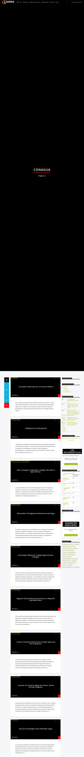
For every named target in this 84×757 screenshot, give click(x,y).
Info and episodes (71, 496)
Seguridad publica (68, 599)
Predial (74, 593)
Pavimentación (67, 593)
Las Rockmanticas (68, 506)
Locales (65, 419)
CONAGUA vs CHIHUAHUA (36, 461)
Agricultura (66, 576)
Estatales (65, 421)
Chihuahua (66, 579)
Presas (64, 595)
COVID (64, 581)
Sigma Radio (46, 2)
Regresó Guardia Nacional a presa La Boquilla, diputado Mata (36, 632)
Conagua (72, 579)
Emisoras (27, 2)
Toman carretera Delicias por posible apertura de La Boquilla (35, 675)
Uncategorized (25, 494)
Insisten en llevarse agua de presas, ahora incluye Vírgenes (36, 719)
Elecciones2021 (70, 583)
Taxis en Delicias (55, 2)
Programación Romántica (67, 521)
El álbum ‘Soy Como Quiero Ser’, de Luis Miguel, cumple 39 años (72, 438)
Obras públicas (67, 591)
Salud (64, 597)
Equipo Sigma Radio (36, 2)
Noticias (20, 2)
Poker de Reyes (67, 525)
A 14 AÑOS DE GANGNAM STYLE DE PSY (72, 433)
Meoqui (65, 587)
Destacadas (14, 411)
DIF (63, 583)
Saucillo (69, 597)
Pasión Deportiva (68, 516)
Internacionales (67, 424)
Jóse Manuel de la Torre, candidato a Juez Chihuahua (72, 456)
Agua (72, 576)
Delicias (75, 581)
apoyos (77, 576)
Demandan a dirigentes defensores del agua (36, 546)
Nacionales (66, 422)
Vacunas (76, 599)
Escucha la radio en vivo (77, 2)
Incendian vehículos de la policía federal (36, 419)
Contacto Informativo (66, 511)
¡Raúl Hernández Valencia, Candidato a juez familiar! (73, 451)
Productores (71, 595)
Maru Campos (71, 585)
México (70, 589)
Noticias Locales (15, 452)
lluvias (65, 585)
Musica (64, 589)
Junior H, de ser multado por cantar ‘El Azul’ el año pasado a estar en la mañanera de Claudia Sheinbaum (71, 445)
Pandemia (75, 591)
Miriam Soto (71, 587)
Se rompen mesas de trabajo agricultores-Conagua (36, 588)
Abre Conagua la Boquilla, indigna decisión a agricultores (36, 503)
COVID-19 (69, 581)
